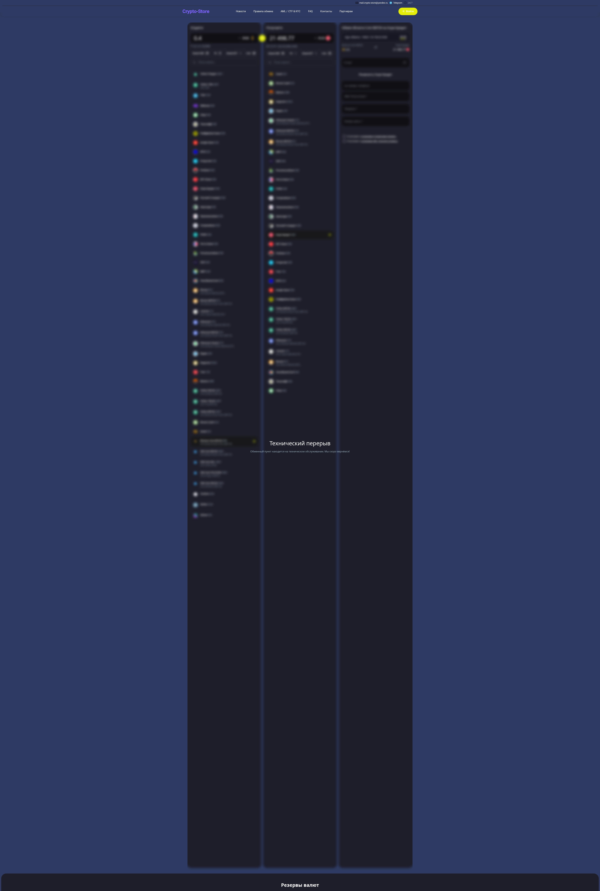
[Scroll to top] (9, 888)
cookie (27, 879)
